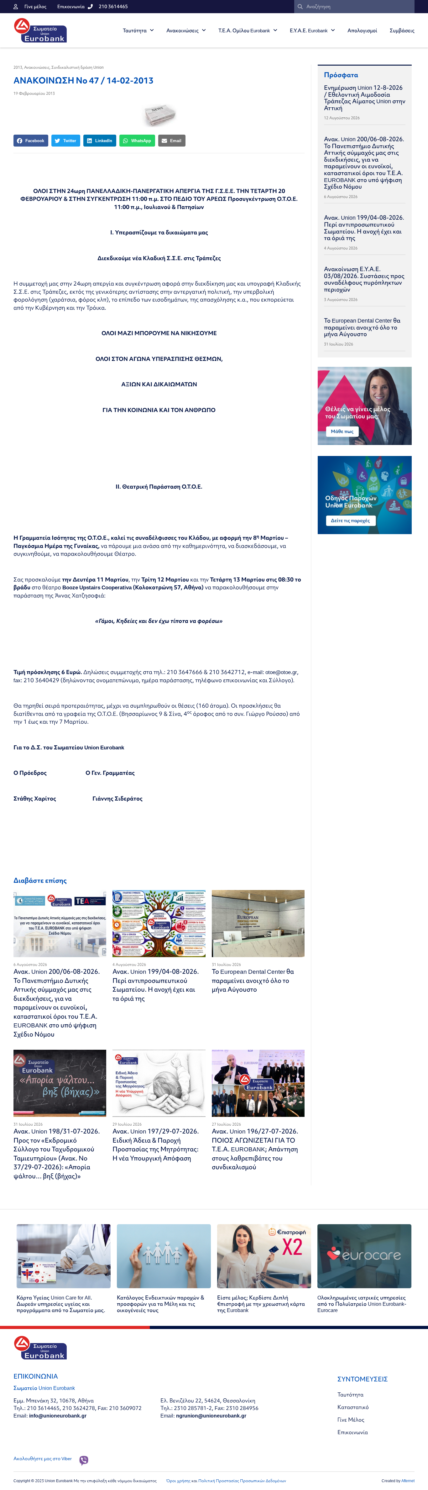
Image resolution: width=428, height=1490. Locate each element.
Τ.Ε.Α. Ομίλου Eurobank (244, 30)
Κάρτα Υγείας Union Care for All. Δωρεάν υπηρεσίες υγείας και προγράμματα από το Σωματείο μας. (61, 1304)
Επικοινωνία (352, 1432)
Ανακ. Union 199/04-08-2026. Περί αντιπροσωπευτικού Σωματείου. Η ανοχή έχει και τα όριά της (155, 985)
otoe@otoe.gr (281, 672)
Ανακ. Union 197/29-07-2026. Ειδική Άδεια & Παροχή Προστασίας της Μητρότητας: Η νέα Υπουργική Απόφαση (155, 1144)
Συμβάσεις (402, 30)
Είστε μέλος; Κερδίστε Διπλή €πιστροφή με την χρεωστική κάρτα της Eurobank (261, 1304)
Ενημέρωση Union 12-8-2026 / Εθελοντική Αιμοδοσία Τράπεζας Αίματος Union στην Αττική (364, 97)
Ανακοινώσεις (182, 30)
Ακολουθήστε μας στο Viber (42, 1458)
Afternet (408, 1480)
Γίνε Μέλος (350, 1419)
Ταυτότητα (135, 30)
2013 (17, 67)
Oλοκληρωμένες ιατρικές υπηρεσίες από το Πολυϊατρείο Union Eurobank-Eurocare (361, 1304)
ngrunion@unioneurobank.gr (211, 1415)
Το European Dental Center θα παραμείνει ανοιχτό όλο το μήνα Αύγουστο (253, 980)
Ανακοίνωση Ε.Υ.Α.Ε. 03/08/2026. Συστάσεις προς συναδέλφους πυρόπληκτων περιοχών (364, 279)
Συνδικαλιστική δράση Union (77, 67)
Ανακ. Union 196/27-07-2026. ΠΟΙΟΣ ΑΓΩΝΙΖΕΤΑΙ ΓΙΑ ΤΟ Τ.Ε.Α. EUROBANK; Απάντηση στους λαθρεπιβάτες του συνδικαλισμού (255, 1149)
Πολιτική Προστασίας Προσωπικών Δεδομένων (242, 1480)
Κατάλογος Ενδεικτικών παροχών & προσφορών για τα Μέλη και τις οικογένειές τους (160, 1304)
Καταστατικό (353, 1407)
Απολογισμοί (362, 30)
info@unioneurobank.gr (57, 1415)
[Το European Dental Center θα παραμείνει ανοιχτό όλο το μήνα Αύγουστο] (258, 923)
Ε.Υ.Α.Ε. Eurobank (309, 30)
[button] (30, 141)
